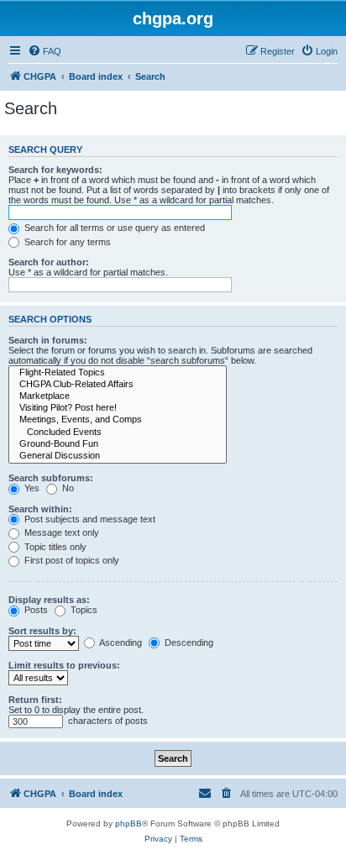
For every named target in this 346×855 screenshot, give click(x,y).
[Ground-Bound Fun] (117, 444)
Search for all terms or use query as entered (113, 228)
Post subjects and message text (88, 519)
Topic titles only (54, 547)
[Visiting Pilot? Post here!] (117, 408)
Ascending (119, 642)
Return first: (35, 700)
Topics (82, 610)
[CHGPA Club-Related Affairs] (117, 385)
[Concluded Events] (117, 432)
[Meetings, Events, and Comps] (117, 420)
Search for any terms (66, 242)
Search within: (40, 509)
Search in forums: (47, 340)
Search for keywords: (55, 170)
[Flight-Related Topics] (117, 373)
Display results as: (49, 600)
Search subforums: (50, 478)
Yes (30, 488)
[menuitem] (44, 51)
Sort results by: (42, 631)
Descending (187, 642)
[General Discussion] (117, 456)
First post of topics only (70, 560)
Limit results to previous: (64, 665)
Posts (35, 610)
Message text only (60, 532)
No (67, 488)
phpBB (128, 823)
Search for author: (48, 262)
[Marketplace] (117, 396)
